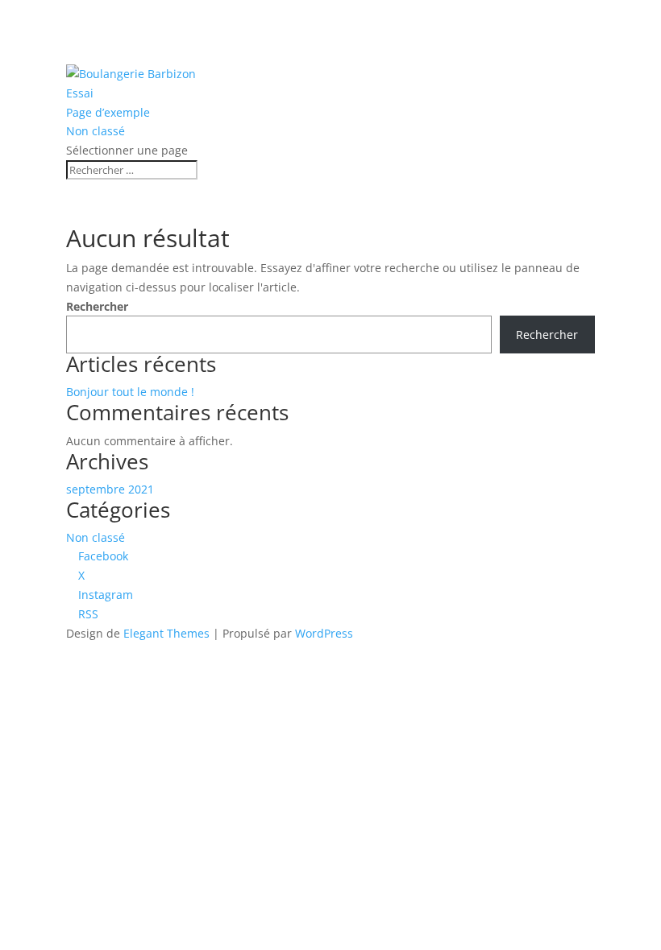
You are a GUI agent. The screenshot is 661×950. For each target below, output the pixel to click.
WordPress (324, 633)
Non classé (95, 130)
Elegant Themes (166, 633)
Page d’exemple (108, 112)
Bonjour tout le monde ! (130, 391)
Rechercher (97, 306)
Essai (80, 93)
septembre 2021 (110, 489)
